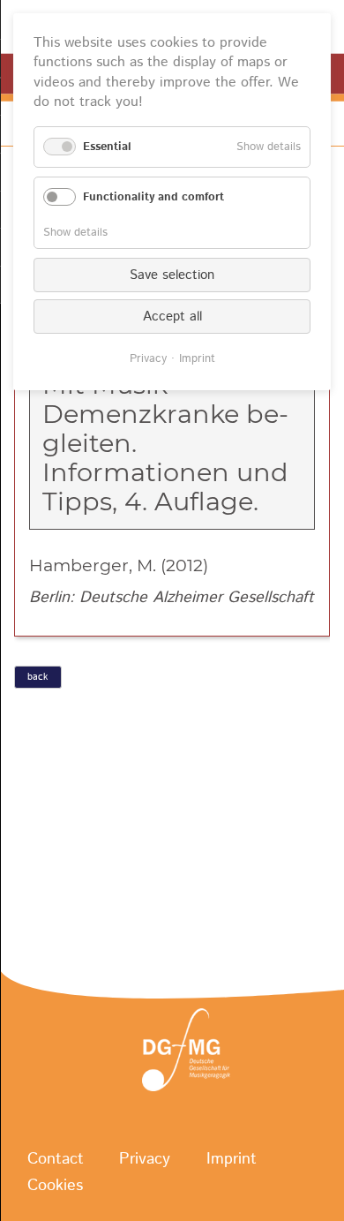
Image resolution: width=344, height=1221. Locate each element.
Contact (55, 1159)
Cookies (55, 1185)
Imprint (231, 1159)
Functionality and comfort (153, 197)
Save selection (172, 275)
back (37, 677)
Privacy (144, 1159)
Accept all (172, 316)
